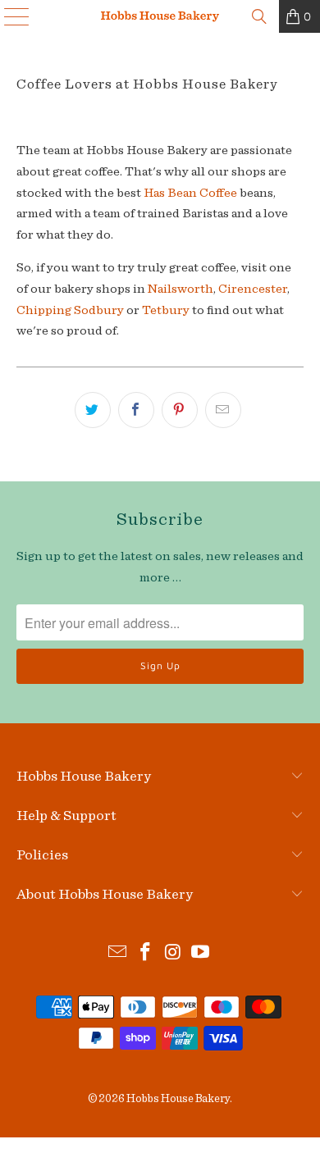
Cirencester (252, 288)
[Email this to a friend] (223, 410)
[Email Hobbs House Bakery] (118, 954)
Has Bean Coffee (190, 192)
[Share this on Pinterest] (180, 410)
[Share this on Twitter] (93, 410)
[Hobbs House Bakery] (160, 16)
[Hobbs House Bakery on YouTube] (201, 954)
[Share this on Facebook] (136, 410)
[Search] (259, 16)
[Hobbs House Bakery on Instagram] (173, 954)
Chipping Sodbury (70, 310)
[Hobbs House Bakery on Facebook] (145, 954)
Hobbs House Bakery (178, 1099)
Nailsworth (180, 288)
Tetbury (166, 310)
